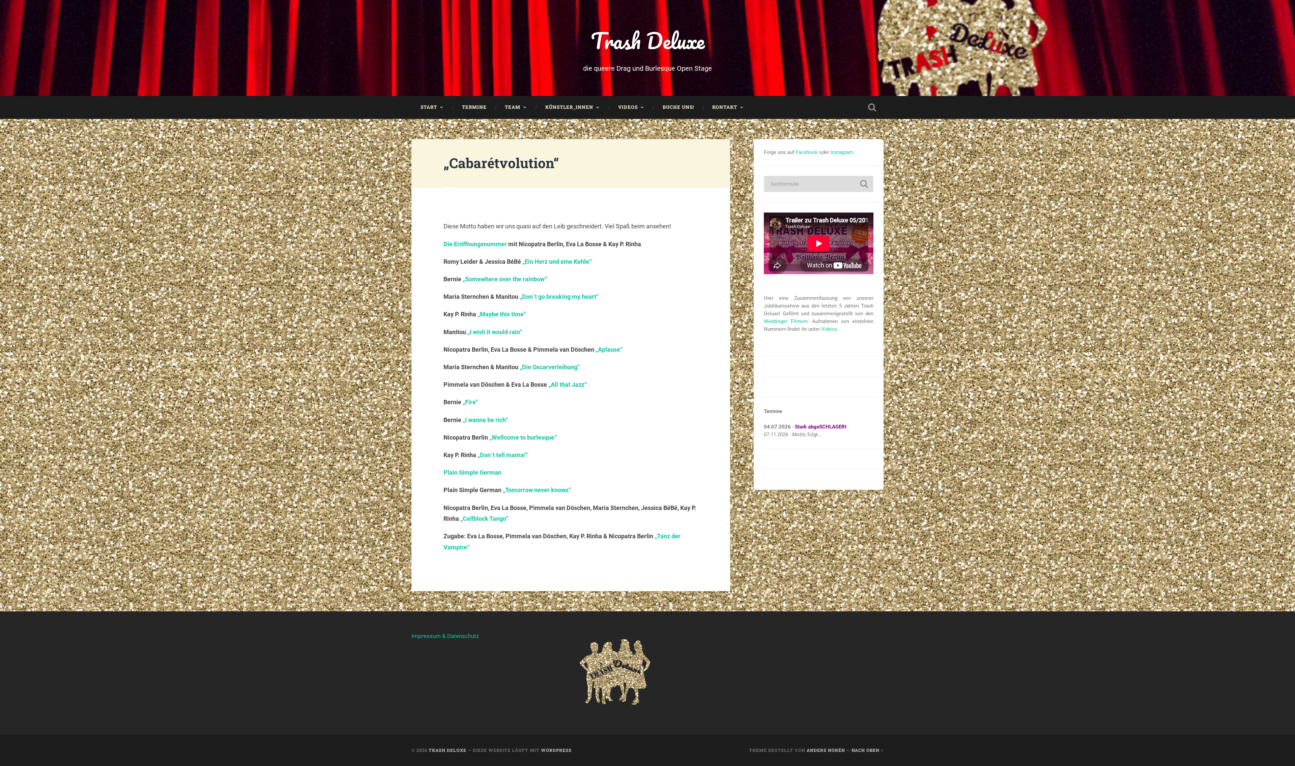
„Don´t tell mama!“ (503, 454)
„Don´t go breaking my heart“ (559, 296)
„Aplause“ (609, 349)
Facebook (807, 152)
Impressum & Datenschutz (445, 636)
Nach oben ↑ (868, 750)
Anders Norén (826, 750)
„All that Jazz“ (567, 384)
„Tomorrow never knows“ (537, 489)
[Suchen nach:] (818, 184)
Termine (474, 107)
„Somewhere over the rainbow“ (505, 279)
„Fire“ (470, 402)
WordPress (556, 750)
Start (429, 107)
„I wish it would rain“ (494, 332)
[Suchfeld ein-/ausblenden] (872, 107)
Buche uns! (678, 107)
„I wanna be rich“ (485, 419)
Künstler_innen (569, 107)
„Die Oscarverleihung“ (550, 367)
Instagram (842, 152)
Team (512, 107)
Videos (628, 107)
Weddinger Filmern (786, 321)
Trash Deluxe (647, 41)
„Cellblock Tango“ (484, 518)
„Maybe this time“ (502, 314)
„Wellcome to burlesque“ (523, 437)
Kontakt (724, 107)
